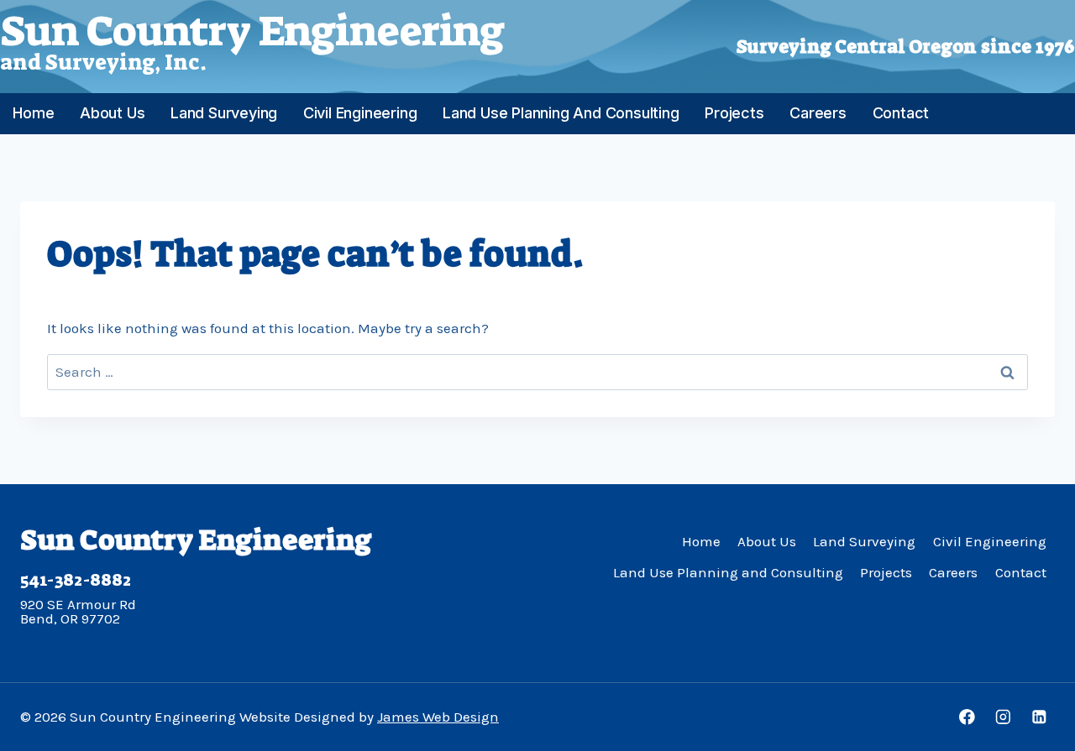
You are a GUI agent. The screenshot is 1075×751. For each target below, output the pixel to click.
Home (33, 113)
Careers (818, 113)
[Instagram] (1003, 717)
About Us (112, 113)
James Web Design (438, 716)
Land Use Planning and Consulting (561, 113)
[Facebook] (967, 717)
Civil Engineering (360, 113)
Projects (734, 113)
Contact (901, 113)
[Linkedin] (1039, 717)
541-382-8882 (75, 580)
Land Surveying (223, 113)
